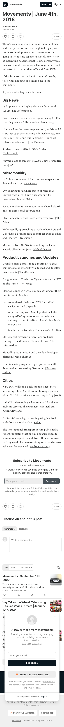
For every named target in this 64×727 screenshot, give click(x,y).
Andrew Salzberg (40, 447)
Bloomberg (47, 122)
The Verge (26, 284)
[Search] (58, 567)
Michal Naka (24, 199)
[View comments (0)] (13, 36)
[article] (32, 585)
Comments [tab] (9, 529)
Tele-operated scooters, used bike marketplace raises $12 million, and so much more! (23, 585)
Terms (52, 701)
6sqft (58, 395)
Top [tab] (6, 567)
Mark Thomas (23, 357)
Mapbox (23, 295)
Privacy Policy (34, 687)
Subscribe (46, 4)
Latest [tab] (14, 567)
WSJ (12, 165)
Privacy (43, 701)
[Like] (5, 36)
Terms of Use (49, 681)
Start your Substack (23, 712)
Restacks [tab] (22, 529)
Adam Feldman (9, 26)
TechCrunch (10, 154)
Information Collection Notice (41, 684)
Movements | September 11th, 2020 (21, 578)
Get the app (47, 712)
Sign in (57, 4)
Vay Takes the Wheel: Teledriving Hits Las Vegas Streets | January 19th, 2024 (24, 606)
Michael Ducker (42, 250)
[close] (55, 616)
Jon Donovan (37, 142)
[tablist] (15, 529)
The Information (21, 111)
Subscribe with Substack (34, 674)
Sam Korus (30, 184)
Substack (16, 720)
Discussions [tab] (26, 567)
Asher (37, 422)
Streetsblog (25, 238)
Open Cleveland (12, 411)
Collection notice (32, 705)
